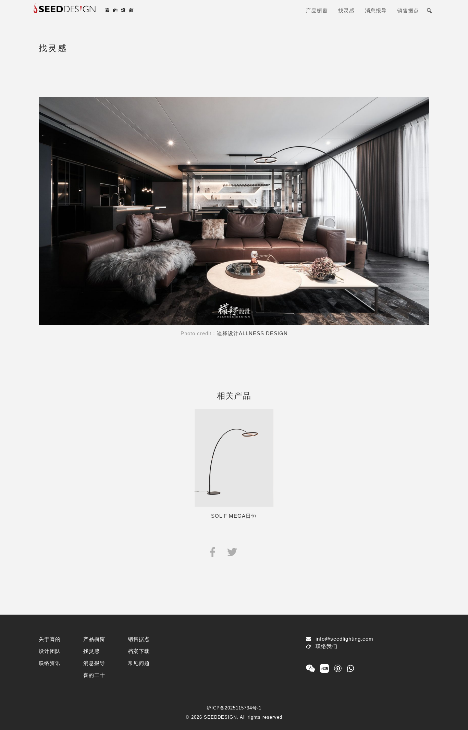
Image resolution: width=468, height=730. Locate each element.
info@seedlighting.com (344, 639)
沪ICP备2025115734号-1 (234, 707)
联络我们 (326, 646)
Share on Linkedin (251, 551)
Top (452, 714)
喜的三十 (94, 675)
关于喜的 (50, 639)
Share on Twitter (232, 551)
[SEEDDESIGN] (100, 13)
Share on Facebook (212, 551)
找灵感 (346, 10)
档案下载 (139, 651)
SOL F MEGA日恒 (234, 516)
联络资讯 (50, 663)
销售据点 (408, 10)
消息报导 (376, 10)
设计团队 (50, 651)
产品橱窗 (317, 10)
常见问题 (139, 663)
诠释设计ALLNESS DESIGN (252, 333)
